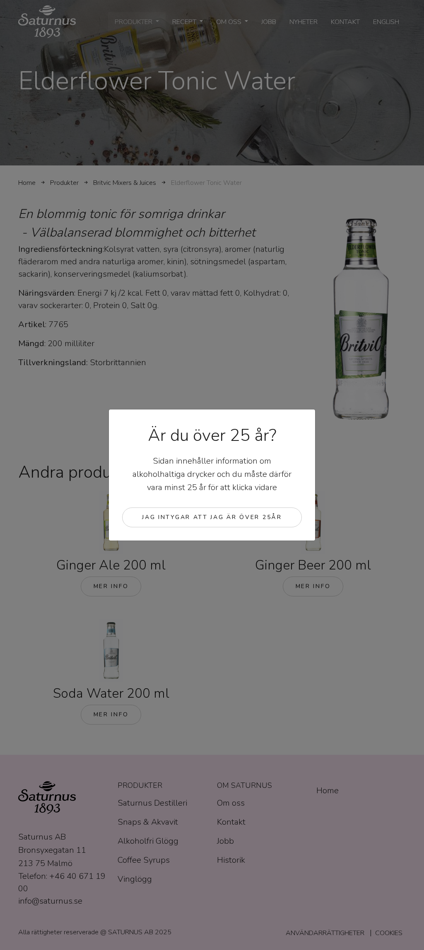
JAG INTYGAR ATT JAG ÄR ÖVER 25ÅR (212, 517)
